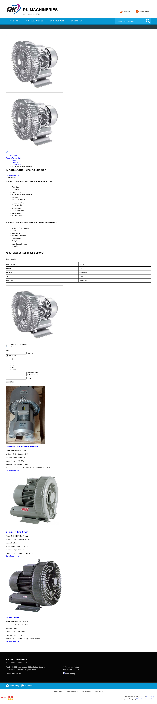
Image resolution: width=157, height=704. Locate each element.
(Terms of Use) (150, 696)
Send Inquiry (13, 155)
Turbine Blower (17, 164)
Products (15, 162)
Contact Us (77, 21)
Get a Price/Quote (12, 175)
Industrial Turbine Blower (17, 532)
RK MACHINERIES (40, 11)
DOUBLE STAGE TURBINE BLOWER (22, 446)
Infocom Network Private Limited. (145, 699)
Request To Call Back (13, 158)
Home (14, 160)
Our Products (57, 21)
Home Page (14, 21)
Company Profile (34, 21)
